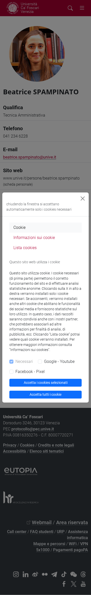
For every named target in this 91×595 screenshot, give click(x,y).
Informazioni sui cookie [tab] (34, 237)
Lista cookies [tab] (25, 247)
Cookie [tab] (19, 227)
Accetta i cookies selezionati (45, 383)
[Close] (83, 198)
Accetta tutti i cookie (45, 394)
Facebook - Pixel (30, 371)
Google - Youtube (59, 361)
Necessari (24, 361)
